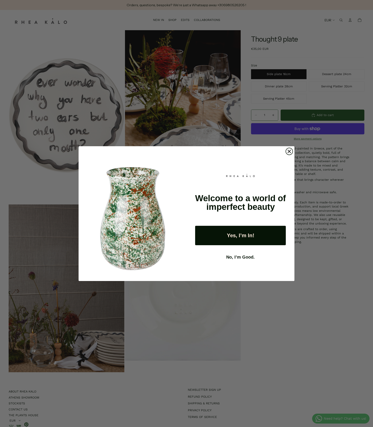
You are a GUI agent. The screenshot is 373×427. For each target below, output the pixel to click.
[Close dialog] (289, 151)
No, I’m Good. (240, 257)
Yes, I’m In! (240, 235)
